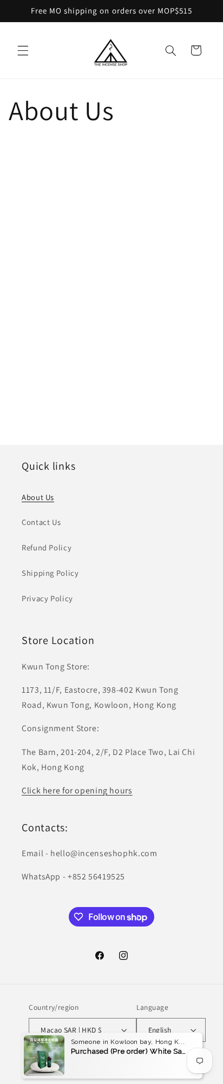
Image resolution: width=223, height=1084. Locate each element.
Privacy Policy (47, 598)
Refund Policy (46, 547)
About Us (38, 497)
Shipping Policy (50, 573)
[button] (22, 50)
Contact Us (41, 522)
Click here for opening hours (77, 790)
